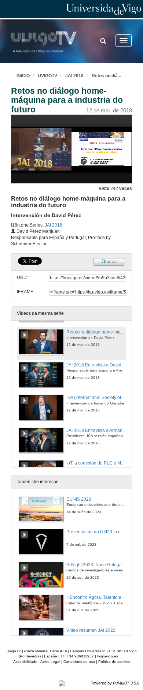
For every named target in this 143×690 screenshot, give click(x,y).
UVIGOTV (47, 75)
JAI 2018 (74, 75)
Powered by (115, 683)
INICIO (23, 75)
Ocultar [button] (109, 261)
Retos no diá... (106, 75)
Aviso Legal (50, 662)
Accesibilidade (25, 662)
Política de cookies (114, 662)
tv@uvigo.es (107, 656)
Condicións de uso (79, 662)
